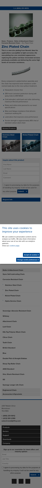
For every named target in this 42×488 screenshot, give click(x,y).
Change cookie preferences (27, 260)
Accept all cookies (30, 255)
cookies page (14, 246)
